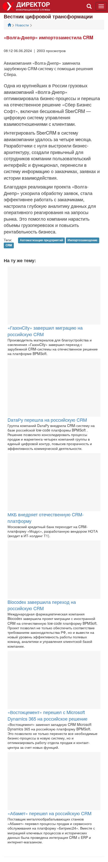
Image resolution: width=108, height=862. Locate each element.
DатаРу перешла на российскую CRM (47, 419)
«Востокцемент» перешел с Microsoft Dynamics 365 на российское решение (47, 715)
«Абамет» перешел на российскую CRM (49, 813)
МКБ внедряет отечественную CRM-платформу (46, 517)
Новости (22, 24)
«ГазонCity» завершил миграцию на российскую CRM (45, 330)
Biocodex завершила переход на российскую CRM (42, 605)
